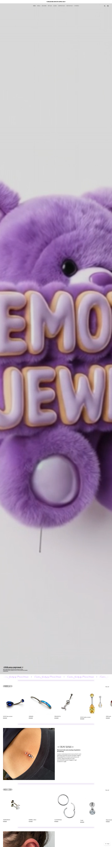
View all (107, 686)
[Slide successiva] (107, 704)
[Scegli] (25, 712)
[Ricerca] (104, 6)
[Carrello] (108, 6)
